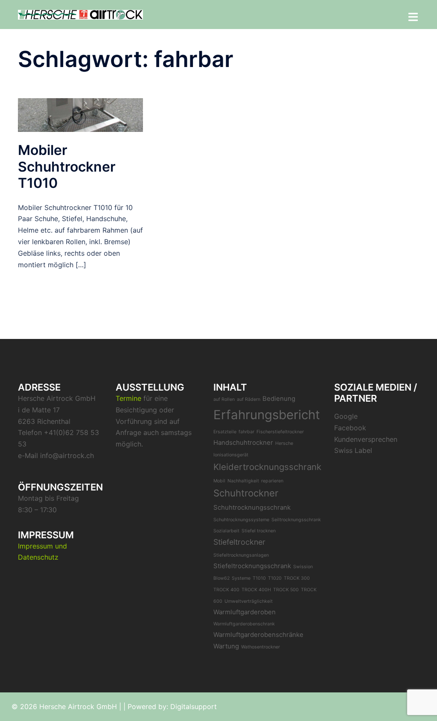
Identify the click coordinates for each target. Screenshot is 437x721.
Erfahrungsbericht (266, 414)
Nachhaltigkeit (243, 481)
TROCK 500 (286, 590)
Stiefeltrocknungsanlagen (241, 555)
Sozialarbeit (226, 531)
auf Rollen (224, 399)
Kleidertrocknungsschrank (267, 466)
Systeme (241, 578)
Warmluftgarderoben (244, 612)
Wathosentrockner (260, 647)
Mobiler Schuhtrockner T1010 (67, 166)
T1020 (275, 578)
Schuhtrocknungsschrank (252, 507)
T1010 (259, 578)
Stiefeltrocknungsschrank (252, 566)
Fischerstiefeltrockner (280, 432)
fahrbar (246, 432)
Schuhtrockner (245, 493)
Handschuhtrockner (243, 442)
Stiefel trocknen (259, 531)
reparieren (272, 481)
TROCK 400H (256, 590)
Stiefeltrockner (239, 541)
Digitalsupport (193, 706)
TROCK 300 (297, 578)
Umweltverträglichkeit (248, 601)
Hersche (284, 443)
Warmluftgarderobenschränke (258, 635)
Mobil (219, 481)
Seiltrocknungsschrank (296, 520)
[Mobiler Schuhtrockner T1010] (80, 114)
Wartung (226, 646)
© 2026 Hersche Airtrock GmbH (64, 706)
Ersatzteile (224, 432)
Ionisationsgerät (230, 455)
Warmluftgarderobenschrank (244, 624)
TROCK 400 (226, 590)
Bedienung (278, 398)
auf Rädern (248, 399)
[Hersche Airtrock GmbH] (80, 14)
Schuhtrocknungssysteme (241, 520)
